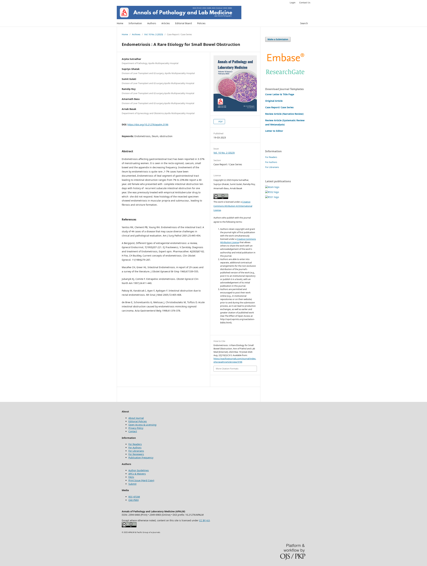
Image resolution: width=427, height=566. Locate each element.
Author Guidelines (138, 470)
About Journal (136, 418)
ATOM (136, 496)
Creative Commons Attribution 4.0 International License (233, 206)
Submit (132, 483)
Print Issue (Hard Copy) (141, 480)
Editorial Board (183, 23)
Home (120, 23)
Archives (136, 34)
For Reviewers (136, 454)
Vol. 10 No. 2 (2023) (153, 34)
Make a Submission (278, 39)
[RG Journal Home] (285, 75)
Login (292, 2)
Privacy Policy (135, 428)
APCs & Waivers (137, 473)
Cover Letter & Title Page (279, 94)
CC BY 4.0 (204, 520)
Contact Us (304, 2)
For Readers (271, 157)
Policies (201, 23)
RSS (130, 496)
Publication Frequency (140, 457)
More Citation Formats (227, 368)
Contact (132, 431)
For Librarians (272, 167)
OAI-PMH (133, 500)
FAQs (131, 477)
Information (135, 23)
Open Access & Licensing (142, 424)
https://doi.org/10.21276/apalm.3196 (147, 124)
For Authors (271, 162)
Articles (165, 23)
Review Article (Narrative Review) (284, 113)
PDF (220, 121)
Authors (151, 23)
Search (304, 23)
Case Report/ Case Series (279, 107)
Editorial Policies (137, 421)
